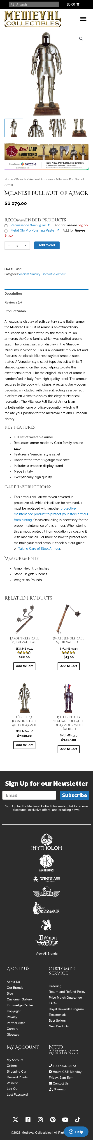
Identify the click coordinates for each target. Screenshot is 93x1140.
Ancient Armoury (41, 179)
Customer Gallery (19, 999)
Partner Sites (16, 1023)
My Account (15, 1060)
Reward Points (17, 1077)
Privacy (12, 1017)
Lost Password (17, 1094)
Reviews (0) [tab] (13, 302)
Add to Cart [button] (24, 666)
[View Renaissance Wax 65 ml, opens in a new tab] (49, 224)
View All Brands (47, 953)
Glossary (13, 1034)
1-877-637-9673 (64, 1066)
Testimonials (57, 1014)
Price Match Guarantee (65, 997)
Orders (12, 1065)
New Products (59, 1026)
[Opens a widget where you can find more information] (76, 1132)
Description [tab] (13, 293)
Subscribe (74, 795)
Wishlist (12, 1083)
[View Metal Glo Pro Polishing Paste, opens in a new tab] (58, 230)
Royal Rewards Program (66, 1009)
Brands (21, 179)
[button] (83, 19)
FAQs (53, 1003)
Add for (71, 225)
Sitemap (59, 1089)
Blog (10, 993)
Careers (12, 1028)
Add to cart (47, 245)
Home (9, 179)
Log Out (12, 1088)
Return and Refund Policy (67, 991)
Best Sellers (57, 1020)
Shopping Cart (17, 1071)
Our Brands (15, 987)
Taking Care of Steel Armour (39, 548)
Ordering (55, 986)
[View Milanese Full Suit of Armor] (14, 128)
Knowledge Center (20, 1005)
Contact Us (61, 1083)
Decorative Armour (53, 274)
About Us (13, 982)
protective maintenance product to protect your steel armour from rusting (51, 514)
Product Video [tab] (15, 311)
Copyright (14, 1011)
